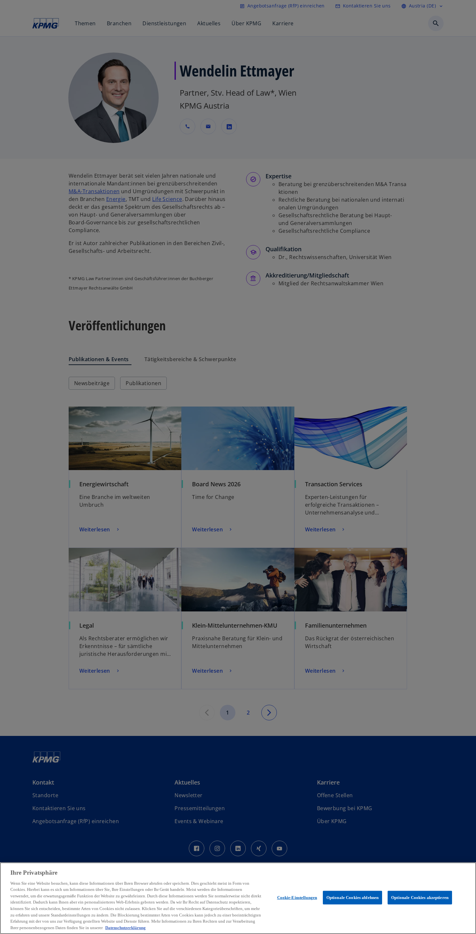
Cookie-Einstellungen (297, 897)
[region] (238, 898)
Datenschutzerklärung (125, 927)
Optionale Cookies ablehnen (352, 897)
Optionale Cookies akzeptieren (419, 897)
